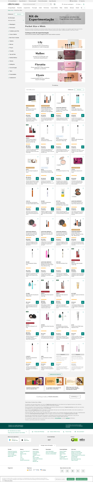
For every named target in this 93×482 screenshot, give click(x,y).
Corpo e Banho (54, 7)
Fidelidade (35, 453)
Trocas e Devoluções (12, 455)
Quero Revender (52, 1)
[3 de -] (55, 55)
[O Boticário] (13, 4)
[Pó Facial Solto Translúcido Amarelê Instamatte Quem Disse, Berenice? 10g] (63, 223)
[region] (46, 479)
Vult (21, 455)
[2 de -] (55, 43)
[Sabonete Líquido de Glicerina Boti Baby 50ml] (78, 285)
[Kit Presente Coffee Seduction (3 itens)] (78, 161)
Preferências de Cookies (76, 453)
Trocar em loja (68, 431)
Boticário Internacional (24, 460)
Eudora (21, 452)
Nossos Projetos (63, 451)
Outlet (40, 7)
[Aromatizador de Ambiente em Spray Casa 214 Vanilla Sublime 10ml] (32, 192)
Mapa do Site (10, 456)
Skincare (72, 7)
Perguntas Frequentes (12, 451)
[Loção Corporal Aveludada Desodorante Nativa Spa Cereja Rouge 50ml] (63, 348)
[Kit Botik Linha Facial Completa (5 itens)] (32, 161)
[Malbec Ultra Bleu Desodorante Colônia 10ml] (47, 192)
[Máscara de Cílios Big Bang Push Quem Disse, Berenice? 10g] (78, 348)
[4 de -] (55, 66)
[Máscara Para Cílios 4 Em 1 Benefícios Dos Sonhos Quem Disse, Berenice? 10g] (47, 253)
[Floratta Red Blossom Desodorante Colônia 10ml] (32, 348)
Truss (21, 457)
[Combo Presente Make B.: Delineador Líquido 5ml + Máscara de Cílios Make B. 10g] (32, 129)
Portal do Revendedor (42, 1)
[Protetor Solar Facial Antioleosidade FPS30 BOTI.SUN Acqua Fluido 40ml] (63, 192)
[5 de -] (55, 77)
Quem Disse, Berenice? (25, 451)
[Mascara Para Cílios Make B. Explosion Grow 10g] (47, 285)
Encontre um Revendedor (51, 453)
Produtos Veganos (63, 456)
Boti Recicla (62, 452)
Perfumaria (46, 7)
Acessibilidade (13, 1)
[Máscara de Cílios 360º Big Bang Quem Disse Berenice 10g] (47, 223)
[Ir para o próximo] (84, 7)
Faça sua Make (36, 457)
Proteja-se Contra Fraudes (76, 452)
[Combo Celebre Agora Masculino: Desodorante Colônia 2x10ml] (78, 99)
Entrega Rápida (11, 7)
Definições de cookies (60, 479)
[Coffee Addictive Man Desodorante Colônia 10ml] (78, 129)
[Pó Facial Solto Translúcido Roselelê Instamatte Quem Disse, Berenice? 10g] (32, 223)
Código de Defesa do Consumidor (78, 455)
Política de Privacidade (75, 451)
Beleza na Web (23, 453)
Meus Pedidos (74, 1)
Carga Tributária (74, 460)
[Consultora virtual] (54, 4)
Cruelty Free (62, 457)
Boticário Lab (35, 461)
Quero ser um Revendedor (51, 452)
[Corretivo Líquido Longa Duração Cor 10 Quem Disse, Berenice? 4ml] (63, 99)
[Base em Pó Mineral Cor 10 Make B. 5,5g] (32, 316)
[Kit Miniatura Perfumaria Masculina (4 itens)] (32, 99)
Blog (33, 456)
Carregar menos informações (47, 445)
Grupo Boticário (22, 1)
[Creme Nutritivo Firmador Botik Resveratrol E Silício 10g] (63, 129)
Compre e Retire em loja (55, 431)
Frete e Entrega (11, 453)
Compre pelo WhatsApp (39, 431)
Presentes (19, 7)
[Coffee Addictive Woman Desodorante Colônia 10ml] (47, 129)
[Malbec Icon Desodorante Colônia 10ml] (32, 253)
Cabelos (66, 7)
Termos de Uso (74, 457)
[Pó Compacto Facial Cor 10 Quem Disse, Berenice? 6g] (78, 192)
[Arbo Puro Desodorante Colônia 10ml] (47, 348)
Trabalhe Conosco (36, 455)
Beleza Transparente (64, 458)
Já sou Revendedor (50, 451)
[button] (38, 95)
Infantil (77, 7)
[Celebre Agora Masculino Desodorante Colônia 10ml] (32, 285)
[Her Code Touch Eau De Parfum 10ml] (63, 253)
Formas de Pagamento (12, 452)
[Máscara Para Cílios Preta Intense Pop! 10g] (47, 316)
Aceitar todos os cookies (81, 479)
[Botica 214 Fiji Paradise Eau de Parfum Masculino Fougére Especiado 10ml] (63, 316)
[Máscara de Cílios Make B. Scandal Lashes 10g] (78, 253)
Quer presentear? (80, 431)
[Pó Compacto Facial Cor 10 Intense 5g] (63, 161)
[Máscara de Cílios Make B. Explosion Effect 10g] (63, 285)
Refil (60, 455)
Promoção (34, 7)
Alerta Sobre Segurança (76, 458)
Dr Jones (22, 458)
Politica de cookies (8, 480)
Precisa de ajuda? (32, 1)
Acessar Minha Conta (78, 4)
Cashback (35, 460)
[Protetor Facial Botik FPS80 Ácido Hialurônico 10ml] (78, 316)
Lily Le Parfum (58, 418)
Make (61, 7)
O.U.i (21, 456)
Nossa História (36, 451)
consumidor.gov (74, 456)
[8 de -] (55, 396)
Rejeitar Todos (71, 479)
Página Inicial (10, 10)
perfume (68, 418)
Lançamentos (27, 7)
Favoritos (83, 1)
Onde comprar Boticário (38, 458)
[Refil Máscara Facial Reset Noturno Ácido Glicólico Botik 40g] (47, 161)
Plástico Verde (63, 453)
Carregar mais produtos (55, 374)
